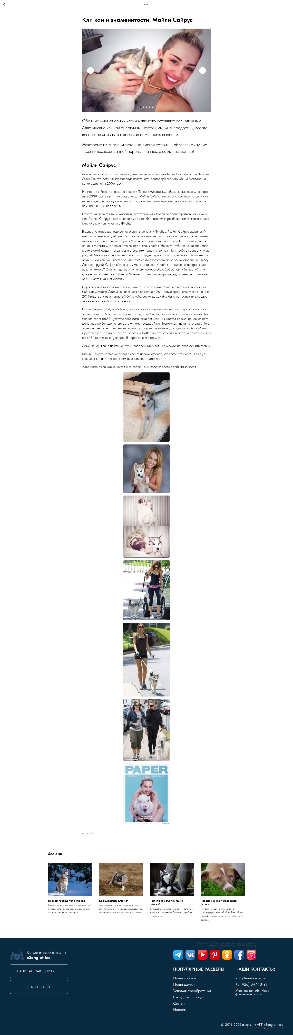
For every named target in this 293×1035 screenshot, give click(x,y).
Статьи (179, 1003)
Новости (180, 1009)
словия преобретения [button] (192, 990)
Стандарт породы (188, 997)
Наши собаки (184, 978)
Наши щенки (184, 984)
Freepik (280, 1028)
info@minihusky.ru (250, 978)
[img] (178, 955)
